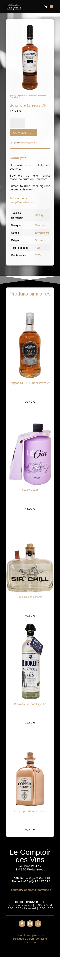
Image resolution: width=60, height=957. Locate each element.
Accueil (13, 95)
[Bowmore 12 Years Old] (30, 89)
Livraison (30, 941)
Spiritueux (22, 95)
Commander (23, 132)
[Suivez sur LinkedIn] (38, 923)
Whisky (32, 95)
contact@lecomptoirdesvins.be (31, 889)
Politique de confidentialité (30, 938)
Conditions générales (30, 935)
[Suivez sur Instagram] (30, 923)
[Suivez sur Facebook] (22, 923)
